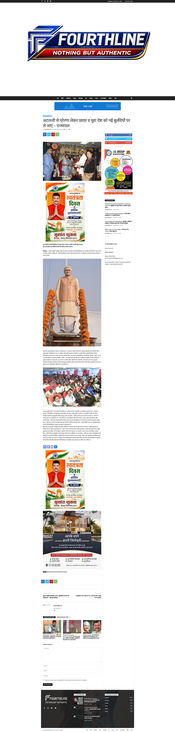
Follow (129, 138)
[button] (131, 98)
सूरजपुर (106, 711)
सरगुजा (91, 98)
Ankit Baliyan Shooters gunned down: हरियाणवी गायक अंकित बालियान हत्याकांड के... (92, 700)
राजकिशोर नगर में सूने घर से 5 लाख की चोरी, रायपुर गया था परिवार (88, 597)
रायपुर (74, 98)
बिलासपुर (81, 98)
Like (130, 135)
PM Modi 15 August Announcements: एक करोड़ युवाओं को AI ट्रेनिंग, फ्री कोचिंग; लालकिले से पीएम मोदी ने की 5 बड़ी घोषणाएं (71, 637)
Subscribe (128, 142)
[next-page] (100, 617)
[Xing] (55, 610)
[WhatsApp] (57, 134)
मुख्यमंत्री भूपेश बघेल (55, 571)
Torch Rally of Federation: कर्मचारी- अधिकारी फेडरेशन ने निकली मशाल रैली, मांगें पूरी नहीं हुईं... (118, 222)
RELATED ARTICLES (49, 617)
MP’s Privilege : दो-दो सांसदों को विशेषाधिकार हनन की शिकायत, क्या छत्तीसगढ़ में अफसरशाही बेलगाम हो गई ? (91, 636)
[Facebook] (42, 1)
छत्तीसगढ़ (68, 98)
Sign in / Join (129, 1)
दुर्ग (86, 98)
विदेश (62, 98)
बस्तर (96, 98)
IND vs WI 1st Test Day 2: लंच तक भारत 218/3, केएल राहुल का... (117, 230)
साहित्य (110, 98)
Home (44, 114)
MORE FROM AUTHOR (62, 617)
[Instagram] (45, 1)
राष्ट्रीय (106, 708)
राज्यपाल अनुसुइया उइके (63, 571)
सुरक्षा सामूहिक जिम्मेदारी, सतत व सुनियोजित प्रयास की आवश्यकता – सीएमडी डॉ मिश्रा (56, 597)
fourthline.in (47, 129)
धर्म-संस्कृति (103, 98)
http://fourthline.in (57, 608)
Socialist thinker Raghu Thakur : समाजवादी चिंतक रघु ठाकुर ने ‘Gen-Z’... (92, 709)
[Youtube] (50, 1)
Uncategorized (50, 114)
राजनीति (106, 703)
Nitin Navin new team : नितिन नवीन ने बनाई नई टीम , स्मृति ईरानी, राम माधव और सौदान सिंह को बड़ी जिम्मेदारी (52, 636)
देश (58, 98)
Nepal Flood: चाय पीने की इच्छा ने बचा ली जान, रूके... (92, 717)
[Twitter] (48, 1)
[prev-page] (98, 617)
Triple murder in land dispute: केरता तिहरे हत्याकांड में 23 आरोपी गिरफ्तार (117, 214)
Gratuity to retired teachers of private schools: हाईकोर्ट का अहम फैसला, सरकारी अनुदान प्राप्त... (118, 205)
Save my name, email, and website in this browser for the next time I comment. (66, 680)
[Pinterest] (53, 134)
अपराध (106, 706)
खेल (115, 98)
